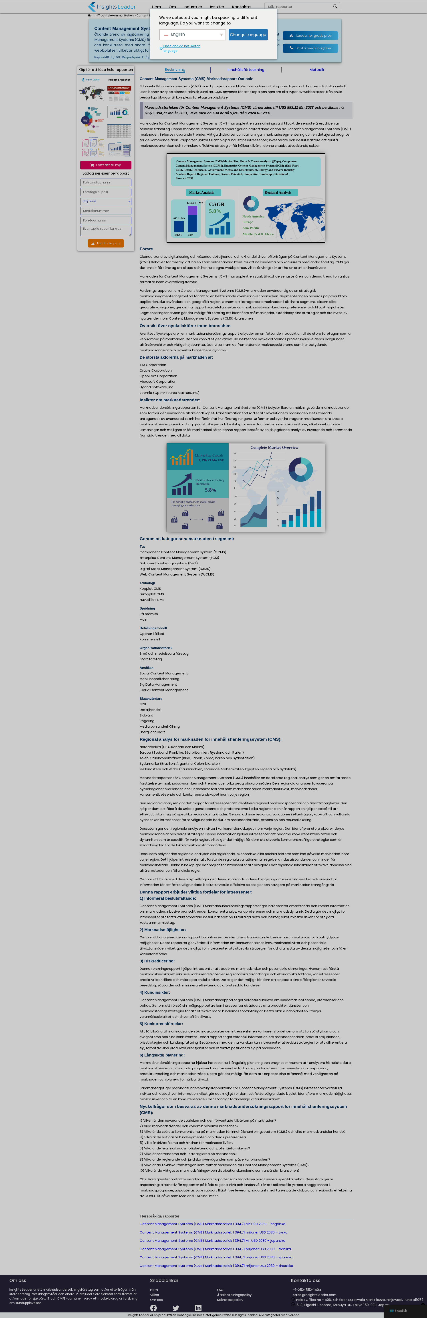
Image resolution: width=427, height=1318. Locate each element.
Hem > (92, 15)
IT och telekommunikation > (116, 15)
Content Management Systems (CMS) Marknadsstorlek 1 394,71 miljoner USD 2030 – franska (215, 1249)
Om (172, 7)
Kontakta (241, 7)
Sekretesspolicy (230, 1299)
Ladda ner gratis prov (314, 35)
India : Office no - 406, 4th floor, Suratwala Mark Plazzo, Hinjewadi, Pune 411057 (359, 1299)
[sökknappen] (335, 6)
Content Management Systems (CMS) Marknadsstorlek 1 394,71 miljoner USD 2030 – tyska (214, 1232)
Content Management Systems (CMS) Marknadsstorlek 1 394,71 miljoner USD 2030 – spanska (216, 1257)
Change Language (248, 34)
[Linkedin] (206, 1311)
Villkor (154, 1294)
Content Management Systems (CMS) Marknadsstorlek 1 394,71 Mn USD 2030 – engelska (212, 1223)
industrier (192, 7)
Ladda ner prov (108, 243)
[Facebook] (161, 1311)
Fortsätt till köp (108, 165)
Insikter (217, 7)
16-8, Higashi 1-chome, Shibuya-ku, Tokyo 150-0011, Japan (342, 1304)
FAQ (220, 1289)
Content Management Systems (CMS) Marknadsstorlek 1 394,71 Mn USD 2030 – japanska (212, 1240)
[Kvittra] (184, 1311)
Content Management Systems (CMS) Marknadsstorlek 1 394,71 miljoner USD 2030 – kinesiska (216, 1265)
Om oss (156, 1299)
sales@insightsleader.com (314, 1294)
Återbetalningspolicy (234, 1294)
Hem (156, 7)
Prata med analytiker (314, 48)
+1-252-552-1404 (306, 1289)
